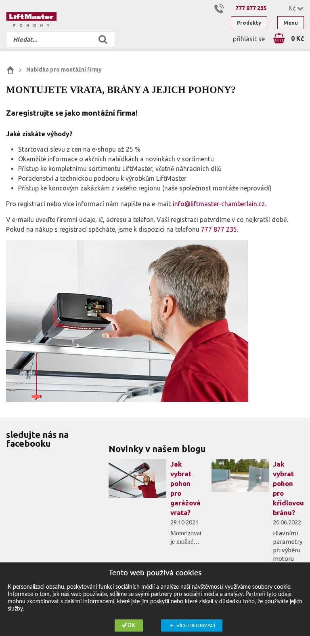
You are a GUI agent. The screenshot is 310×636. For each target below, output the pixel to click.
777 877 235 (251, 8)
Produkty (249, 22)
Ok (131, 625)
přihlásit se (249, 38)
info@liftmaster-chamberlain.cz (219, 203)
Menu (290, 22)
